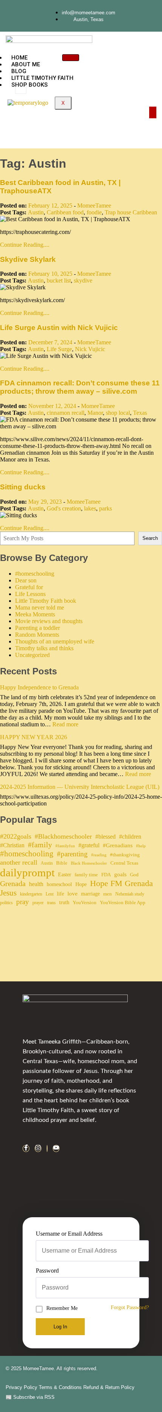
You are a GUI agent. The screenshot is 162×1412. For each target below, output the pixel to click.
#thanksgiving (125, 854)
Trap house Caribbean (131, 212)
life (60, 894)
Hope (81, 884)
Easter (64, 874)
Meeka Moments (35, 614)
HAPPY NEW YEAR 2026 (33, 737)
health (36, 884)
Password (47, 1270)
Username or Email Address (69, 1233)
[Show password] (146, 1287)
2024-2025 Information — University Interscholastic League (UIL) (79, 787)
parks (105, 508)
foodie (94, 212)
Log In (60, 1326)
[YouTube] (56, 1148)
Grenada (13, 883)
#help (141, 846)
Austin (36, 212)
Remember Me (62, 1308)
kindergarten (31, 894)
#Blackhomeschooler (63, 836)
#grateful (88, 845)
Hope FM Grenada (121, 883)
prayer (38, 902)
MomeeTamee (94, 205)
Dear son (26, 580)
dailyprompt (27, 872)
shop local (118, 413)
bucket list (59, 280)
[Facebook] (26, 1148)
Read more (65, 724)
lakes (90, 508)
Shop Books (29, 84)
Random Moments (37, 634)
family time (86, 874)
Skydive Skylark (28, 259)
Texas (140, 413)
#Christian (12, 845)
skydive (83, 280)
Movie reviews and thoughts (49, 621)
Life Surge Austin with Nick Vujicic (59, 328)
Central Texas (124, 863)
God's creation (64, 508)
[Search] (91, 121)
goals (120, 874)
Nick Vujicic (90, 349)
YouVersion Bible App (122, 902)
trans (51, 902)
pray (22, 902)
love (72, 894)
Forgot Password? (130, 1307)
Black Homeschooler (89, 863)
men (107, 894)
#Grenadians (118, 845)
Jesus (8, 892)
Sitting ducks (23, 487)
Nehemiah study (129, 894)
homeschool (59, 884)
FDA (106, 874)
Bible (61, 863)
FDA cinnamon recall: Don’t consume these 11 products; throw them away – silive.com (80, 387)
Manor (95, 413)
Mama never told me (39, 607)
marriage (90, 894)
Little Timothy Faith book (45, 601)
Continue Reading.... (24, 244)
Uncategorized (32, 655)
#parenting (72, 854)
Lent (49, 894)
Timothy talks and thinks (44, 648)
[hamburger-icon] (70, 57)
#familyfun (65, 846)
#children (130, 836)
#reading (99, 855)
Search (150, 538)
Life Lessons (30, 594)
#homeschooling (34, 573)
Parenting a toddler (37, 628)
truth (64, 902)
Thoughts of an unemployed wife (54, 641)
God (134, 874)
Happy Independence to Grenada (39, 687)
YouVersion (84, 902)
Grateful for (29, 587)
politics (6, 902)
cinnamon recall (65, 413)
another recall (18, 862)
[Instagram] (38, 1148)
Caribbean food (65, 212)
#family (40, 844)
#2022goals (15, 836)
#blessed (105, 836)
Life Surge (59, 349)
